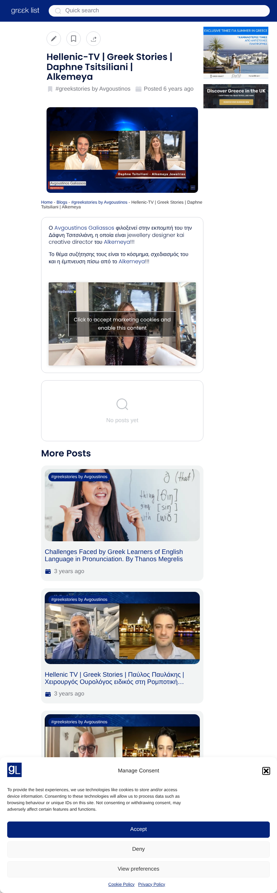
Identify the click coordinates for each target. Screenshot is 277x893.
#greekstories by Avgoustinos (99, 202)
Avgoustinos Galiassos (84, 228)
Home (47, 202)
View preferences (138, 869)
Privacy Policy (151, 884)
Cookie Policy (121, 884)
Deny (138, 849)
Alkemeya (117, 242)
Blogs (62, 202)
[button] (266, 771)
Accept (138, 829)
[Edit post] (54, 38)
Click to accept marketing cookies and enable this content (122, 323)
